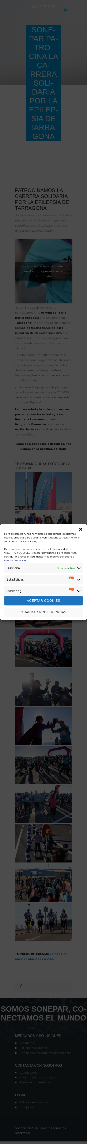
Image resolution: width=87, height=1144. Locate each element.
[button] (81, 529)
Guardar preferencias (44, 612)
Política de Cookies (15, 560)
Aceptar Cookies (43, 600)
